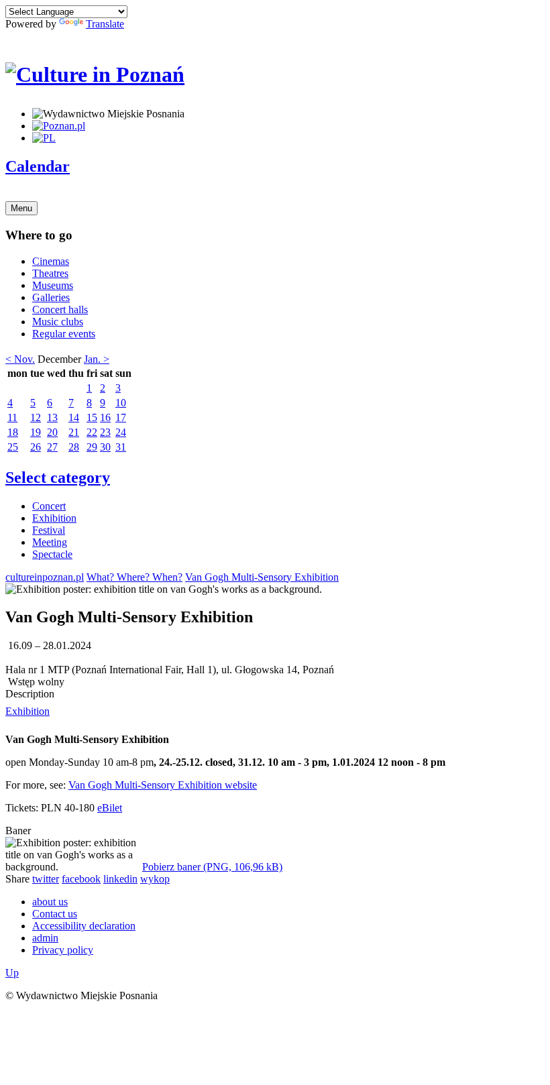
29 (92, 447)
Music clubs (57, 321)
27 (52, 447)
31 (120, 447)
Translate (105, 24)
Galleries (51, 297)
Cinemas (50, 261)
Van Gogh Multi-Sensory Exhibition (262, 577)
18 (12, 432)
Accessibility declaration (83, 925)
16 (105, 417)
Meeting (49, 542)
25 (12, 447)
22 (92, 432)
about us (50, 901)
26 (35, 447)
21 (73, 432)
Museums (52, 285)
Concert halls (60, 309)
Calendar (37, 166)
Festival (48, 530)
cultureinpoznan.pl (44, 577)
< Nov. (20, 359)
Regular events (63, 333)
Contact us (54, 913)
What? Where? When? (134, 577)
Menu (21, 208)
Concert (49, 506)
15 (92, 417)
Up (12, 972)
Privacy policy (62, 950)
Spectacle (52, 554)
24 (120, 432)
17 (120, 417)
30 (105, 447)
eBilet (109, 807)
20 (52, 432)
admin (45, 938)
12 (35, 417)
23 (105, 432)
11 (12, 417)
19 (35, 432)
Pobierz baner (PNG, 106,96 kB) (212, 866)
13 (52, 417)
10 (120, 402)
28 (73, 447)
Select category (57, 477)
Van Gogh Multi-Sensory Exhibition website (162, 785)
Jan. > (96, 359)
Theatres (50, 273)
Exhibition (54, 518)
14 (73, 417)
